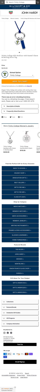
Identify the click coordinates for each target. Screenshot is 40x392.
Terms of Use (14, 377)
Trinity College (5, 18)
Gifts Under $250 (19, 287)
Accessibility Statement (8, 375)
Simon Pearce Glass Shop (19, 268)
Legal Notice (24, 377)
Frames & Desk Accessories (19, 230)
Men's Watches (19, 206)
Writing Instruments (19, 225)
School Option (15, 72)
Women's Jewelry (14, 18)
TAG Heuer (19, 249)
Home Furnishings (19, 240)
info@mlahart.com (8, 340)
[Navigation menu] (2, 2)
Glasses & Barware (19, 235)
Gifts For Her (19, 192)
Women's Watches (19, 211)
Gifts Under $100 (19, 283)
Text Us (20, 344)
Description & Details (13, 106)
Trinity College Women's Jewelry (21, 126)
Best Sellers (19, 182)
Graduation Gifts (20, 178)
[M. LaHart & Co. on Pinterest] (11, 333)
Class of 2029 (19, 197)
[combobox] (20, 2)
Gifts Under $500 (19, 292)
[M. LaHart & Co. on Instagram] (4, 333)
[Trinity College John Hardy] (30, 13)
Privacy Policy (21, 375)
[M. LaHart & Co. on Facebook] (8, 333)
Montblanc (19, 264)
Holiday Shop (19, 173)
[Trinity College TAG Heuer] (11, 13)
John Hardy (19, 254)
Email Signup (20, 362)
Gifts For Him (19, 187)
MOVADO (19, 259)
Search (27, 373)
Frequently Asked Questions (16, 111)
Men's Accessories (19, 216)
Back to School (19, 168)
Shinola (19, 273)
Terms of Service (32, 375)
